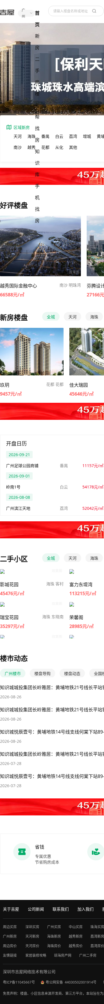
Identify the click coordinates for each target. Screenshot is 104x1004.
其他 (73, 147)
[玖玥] (32, 352)
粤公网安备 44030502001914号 (71, 982)
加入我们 (85, 909)
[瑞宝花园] (16, 606)
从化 (59, 147)
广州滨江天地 (18, 508)
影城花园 (9, 584)
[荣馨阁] (83, 606)
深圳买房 (32, 926)
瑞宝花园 (9, 617)
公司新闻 (36, 909)
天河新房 (32, 936)
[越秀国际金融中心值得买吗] (40, 247)
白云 (59, 136)
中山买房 (76, 926)
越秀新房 (76, 936)
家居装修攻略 (35, 955)
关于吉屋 (11, 909)
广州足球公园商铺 (22, 465)
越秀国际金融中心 (18, 286)
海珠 (31, 136)
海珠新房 (54, 936)
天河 (18, 136)
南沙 (18, 147)
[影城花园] (16, 573)
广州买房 (54, 926)
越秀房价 (76, 945)
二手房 (37, 70)
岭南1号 (13, 487)
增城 (87, 136)
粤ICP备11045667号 (19, 982)
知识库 (37, 163)
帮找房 (37, 128)
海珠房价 (54, 945)
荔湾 (73, 136)
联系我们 (61, 909)
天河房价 (32, 945)
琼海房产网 (62, 955)
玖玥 (4, 385)
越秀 (31, 147)
